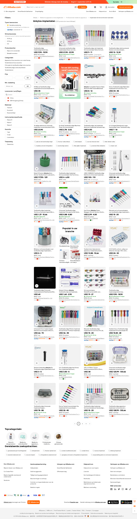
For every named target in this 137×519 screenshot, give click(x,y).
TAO (83, 510)
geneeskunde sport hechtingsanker (17, 450)
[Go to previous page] (75, 423)
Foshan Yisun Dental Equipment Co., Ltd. (120, 257)
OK (28, 78)
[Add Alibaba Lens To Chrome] (33, 502)
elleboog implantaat (115, 450)
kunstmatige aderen (63, 145)
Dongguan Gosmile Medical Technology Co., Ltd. (70, 133)
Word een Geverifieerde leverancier (120, 478)
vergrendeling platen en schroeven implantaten (105, 455)
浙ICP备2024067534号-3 (116, 516)
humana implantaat (100, 450)
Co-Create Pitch (8, 471)
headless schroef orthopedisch (44, 145)
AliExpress (42, 510)
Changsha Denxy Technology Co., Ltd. (120, 95)
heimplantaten (36, 450)
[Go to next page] (89, 423)
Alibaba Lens (8, 502)
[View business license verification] (85, 516)
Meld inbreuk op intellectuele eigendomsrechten (92, 483)
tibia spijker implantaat (80, 145)
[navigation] (18, 221)
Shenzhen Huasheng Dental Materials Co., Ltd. (45, 96)
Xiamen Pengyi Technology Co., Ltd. (44, 220)
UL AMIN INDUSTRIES (115, 135)
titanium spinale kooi (50, 450)
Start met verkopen (116, 471)
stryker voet (114, 145)
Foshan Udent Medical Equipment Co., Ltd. (45, 56)
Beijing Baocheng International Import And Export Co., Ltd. (95, 299)
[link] (134, 501)
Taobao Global (76, 510)
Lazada (69, 510)
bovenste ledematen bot (14, 455)
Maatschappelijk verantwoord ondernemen (12, 475)
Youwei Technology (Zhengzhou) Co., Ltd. (70, 57)
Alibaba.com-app (100, 502)
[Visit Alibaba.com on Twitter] (119, 489)
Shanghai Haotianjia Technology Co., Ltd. (70, 299)
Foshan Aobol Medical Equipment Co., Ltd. (120, 181)
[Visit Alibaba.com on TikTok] (130, 489)
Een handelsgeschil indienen (92, 475)
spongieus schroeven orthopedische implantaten (75, 455)
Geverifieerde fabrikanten (64, 468)
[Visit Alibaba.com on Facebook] (111, 489)
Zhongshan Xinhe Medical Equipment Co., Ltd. (70, 220)
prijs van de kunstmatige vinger (44, 141)
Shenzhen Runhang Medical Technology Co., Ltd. (45, 257)
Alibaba (35, 17)
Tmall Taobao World (59, 510)
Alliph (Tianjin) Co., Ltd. (115, 57)
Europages (95, 510)
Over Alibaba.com (9, 464)
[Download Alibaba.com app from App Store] (113, 502)
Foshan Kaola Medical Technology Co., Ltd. (95, 257)
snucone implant (30, 455)
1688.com (49, 510)
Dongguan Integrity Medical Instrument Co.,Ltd (95, 181)
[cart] (101, 7)
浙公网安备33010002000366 (99, 516)
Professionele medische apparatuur (76, 17)
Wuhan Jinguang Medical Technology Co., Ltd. (95, 56)
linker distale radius (110, 141)
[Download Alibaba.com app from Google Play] (127, 502)
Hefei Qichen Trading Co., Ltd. (42, 181)
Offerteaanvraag (62, 471)
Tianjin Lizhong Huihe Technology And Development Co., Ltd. (120, 218)
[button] (75, 7)
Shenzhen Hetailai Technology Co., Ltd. (95, 96)
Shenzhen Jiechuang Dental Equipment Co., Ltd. (70, 181)
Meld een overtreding (90, 487)
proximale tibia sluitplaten (98, 145)
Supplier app (74, 502)
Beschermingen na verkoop (38, 478)
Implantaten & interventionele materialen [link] (101, 17)
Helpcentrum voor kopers (91, 468)
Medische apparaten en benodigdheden (51, 17)
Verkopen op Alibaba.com (117, 468)
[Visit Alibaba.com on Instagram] (123, 489)
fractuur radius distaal (64, 141)
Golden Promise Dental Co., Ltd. (43, 298)
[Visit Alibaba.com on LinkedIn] (115, 489)
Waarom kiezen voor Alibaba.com (13, 468)
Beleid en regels (35, 487)
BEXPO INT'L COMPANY (91, 218)
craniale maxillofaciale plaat (68, 450)
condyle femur (85, 450)
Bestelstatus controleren (117, 475)
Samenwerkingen (115, 482)
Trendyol (88, 510)
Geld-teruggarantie (35, 471)
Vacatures (7, 480)
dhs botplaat (78, 141)
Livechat (86, 471)
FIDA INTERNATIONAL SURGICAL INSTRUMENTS (45, 135)
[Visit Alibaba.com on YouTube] (126, 489)
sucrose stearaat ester (93, 141)
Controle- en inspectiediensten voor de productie (41, 483)
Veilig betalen (34, 468)
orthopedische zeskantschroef (48, 455)
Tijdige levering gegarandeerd (39, 475)
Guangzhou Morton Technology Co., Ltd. (95, 135)
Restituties (87, 478)
